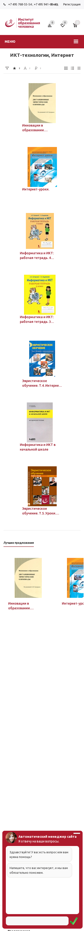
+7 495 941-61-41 (45, 4)
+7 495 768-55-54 (20, 4)
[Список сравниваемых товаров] (50, 27)
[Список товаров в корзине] (77, 27)
